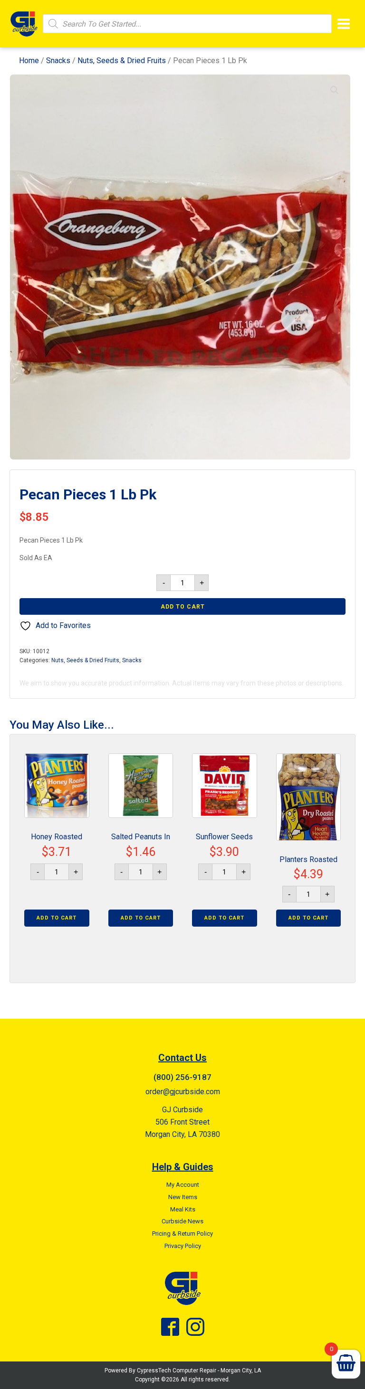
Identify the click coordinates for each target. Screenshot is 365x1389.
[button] (334, 90)
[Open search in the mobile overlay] (187, 23)
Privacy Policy (182, 1245)
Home (29, 60)
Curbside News (182, 1221)
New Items (182, 1197)
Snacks (58, 60)
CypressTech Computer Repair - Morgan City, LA (199, 1370)
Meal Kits (182, 1209)
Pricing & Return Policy (182, 1233)
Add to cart (183, 606)
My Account (182, 1184)
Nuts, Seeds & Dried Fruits (121, 60)
